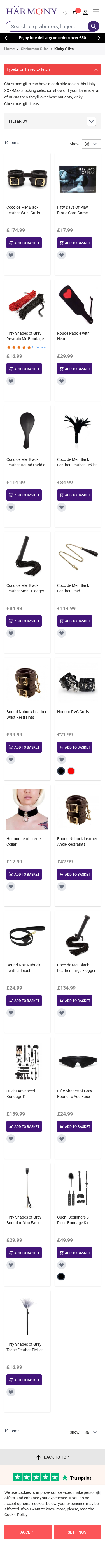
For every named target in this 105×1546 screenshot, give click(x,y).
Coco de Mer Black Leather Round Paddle (25, 462)
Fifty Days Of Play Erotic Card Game (72, 209)
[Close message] (96, 69)
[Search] (93, 26)
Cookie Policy (15, 1514)
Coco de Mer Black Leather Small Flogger (25, 588)
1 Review (39, 347)
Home (9, 48)
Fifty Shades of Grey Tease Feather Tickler (24, 1347)
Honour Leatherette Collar (23, 841)
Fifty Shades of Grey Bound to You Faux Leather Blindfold (74, 1093)
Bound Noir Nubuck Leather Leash (23, 967)
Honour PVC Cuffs (73, 711)
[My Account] (85, 12)
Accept (27, 1532)
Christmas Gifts (34, 48)
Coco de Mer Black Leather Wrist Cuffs (23, 209)
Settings (77, 1532)
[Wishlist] (64, 12)
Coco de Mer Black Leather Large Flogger (76, 967)
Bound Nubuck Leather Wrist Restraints (26, 714)
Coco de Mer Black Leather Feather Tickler (77, 462)
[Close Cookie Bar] (99, 1493)
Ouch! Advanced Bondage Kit (20, 1093)
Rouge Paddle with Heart (73, 335)
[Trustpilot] (36, 1479)
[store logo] (32, 10)
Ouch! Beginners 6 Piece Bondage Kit (73, 1219)
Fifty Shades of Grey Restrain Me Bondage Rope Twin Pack (25, 336)
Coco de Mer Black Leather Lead (73, 588)
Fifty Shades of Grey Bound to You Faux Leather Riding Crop (23, 1220)
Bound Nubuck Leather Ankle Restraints (77, 841)
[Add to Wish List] (10, 255)
